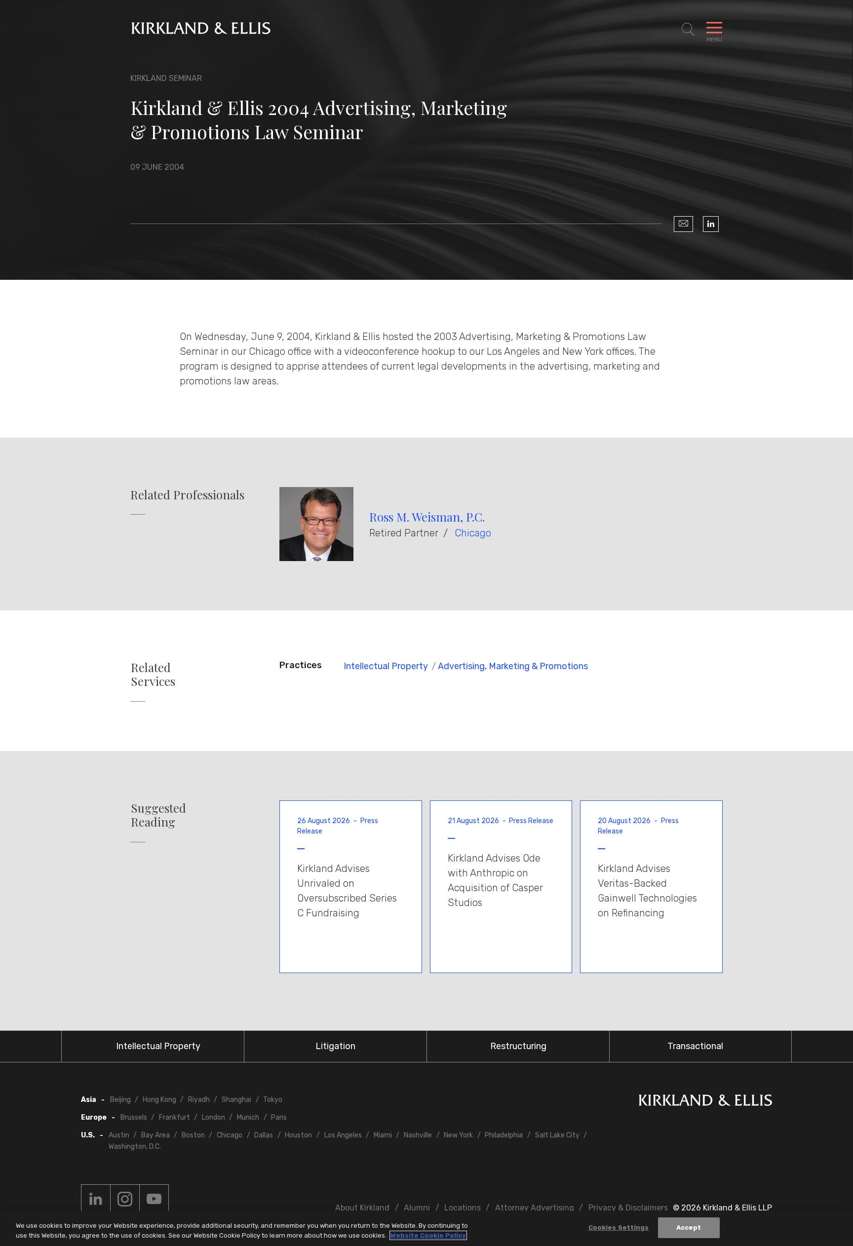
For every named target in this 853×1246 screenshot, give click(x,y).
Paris (279, 1117)
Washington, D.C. (135, 1146)
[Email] (683, 224)
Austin (119, 1135)
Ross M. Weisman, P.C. (427, 517)
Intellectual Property (386, 666)
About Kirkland (362, 1207)
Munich (248, 1117)
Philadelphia (504, 1135)
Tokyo (272, 1099)
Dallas (263, 1135)
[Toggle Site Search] (688, 29)
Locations (462, 1207)
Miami (383, 1135)
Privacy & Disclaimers (628, 1207)
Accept (688, 1227)
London (213, 1117)
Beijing (120, 1099)
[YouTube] (154, 1199)
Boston (193, 1135)
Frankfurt (174, 1117)
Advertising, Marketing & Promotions (513, 666)
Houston (298, 1135)
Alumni (417, 1207)
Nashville (418, 1135)
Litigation (335, 1046)
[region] (426, 1228)
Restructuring (518, 1046)
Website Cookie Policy (428, 1235)
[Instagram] (125, 1199)
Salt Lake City (557, 1135)
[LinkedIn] (711, 224)
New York (458, 1135)
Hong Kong (159, 1099)
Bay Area (155, 1135)
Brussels (133, 1117)
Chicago (473, 533)
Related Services (153, 674)
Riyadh (199, 1099)
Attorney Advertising (534, 1207)
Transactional (695, 1046)
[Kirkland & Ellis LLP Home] (705, 1102)
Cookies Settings (618, 1227)
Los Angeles (343, 1135)
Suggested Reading (158, 815)
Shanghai (236, 1099)
